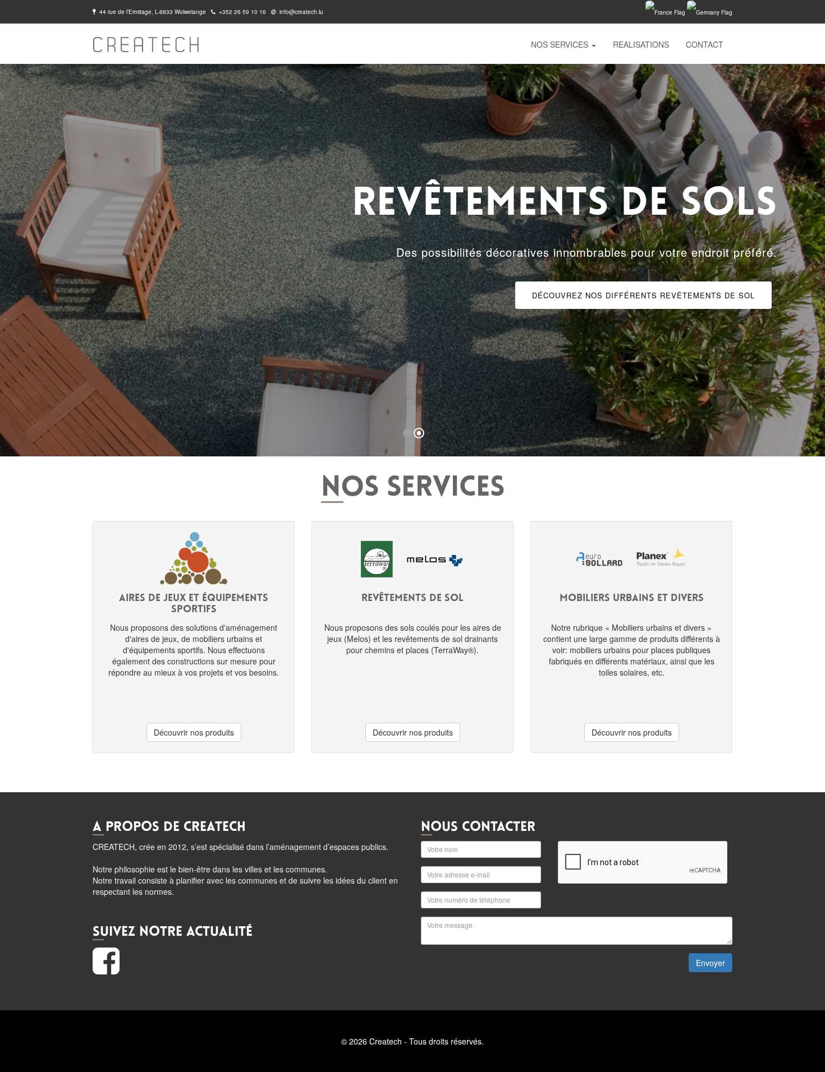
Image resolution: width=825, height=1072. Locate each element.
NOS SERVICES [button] (560, 44)
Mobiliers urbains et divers (507, 172)
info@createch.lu (301, 12)
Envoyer (710, 962)
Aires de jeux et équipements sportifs (527, 93)
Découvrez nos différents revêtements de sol (643, 295)
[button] (21, 261)
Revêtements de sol (496, 132)
